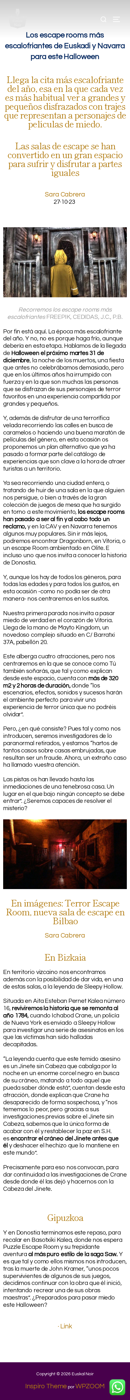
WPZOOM (90, 1386)
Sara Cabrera (65, 194)
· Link (65, 1326)
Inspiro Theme (46, 1386)
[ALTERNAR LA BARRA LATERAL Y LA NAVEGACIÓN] (118, 19)
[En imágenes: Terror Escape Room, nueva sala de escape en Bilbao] (65, 887)
